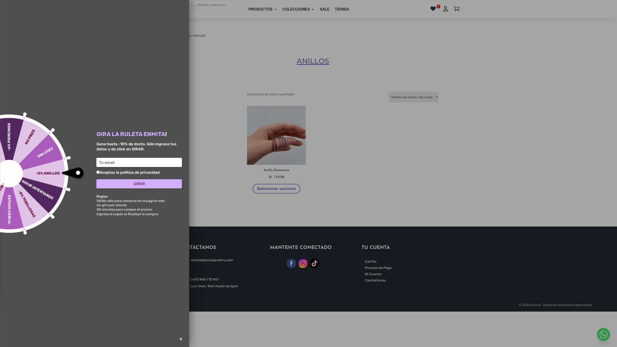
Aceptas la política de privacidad (130, 172)
